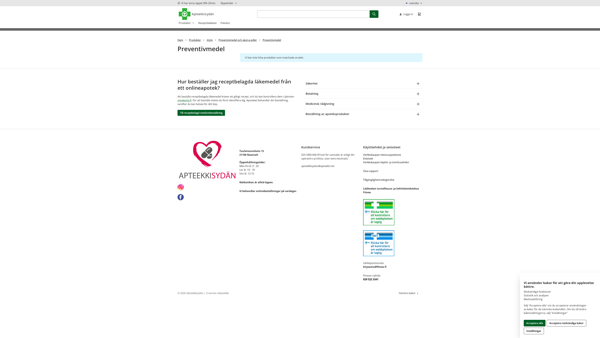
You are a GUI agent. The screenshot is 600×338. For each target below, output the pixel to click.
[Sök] (374, 14)
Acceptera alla (534, 323)
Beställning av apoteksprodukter (327, 114)
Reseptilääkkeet (207, 23)
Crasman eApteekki (217, 293)
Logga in (408, 14)
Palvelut (225, 23)
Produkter (185, 23)
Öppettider (226, 3)
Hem (180, 40)
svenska (414, 3)
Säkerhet (312, 83)
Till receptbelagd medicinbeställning (201, 113)
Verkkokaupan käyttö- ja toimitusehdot (386, 162)
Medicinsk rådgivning (320, 104)
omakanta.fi (184, 100)
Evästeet (368, 158)
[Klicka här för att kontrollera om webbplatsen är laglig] (392, 212)
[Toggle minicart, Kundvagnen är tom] (419, 14)
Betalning (312, 93)
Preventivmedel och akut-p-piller (238, 40)
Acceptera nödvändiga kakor (566, 323)
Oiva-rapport (370, 171)
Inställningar (533, 331)
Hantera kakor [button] (407, 293)
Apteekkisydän (203, 14)
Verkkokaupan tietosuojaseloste (382, 154)
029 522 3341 (370, 279)
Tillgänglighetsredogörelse (378, 180)
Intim (210, 40)
